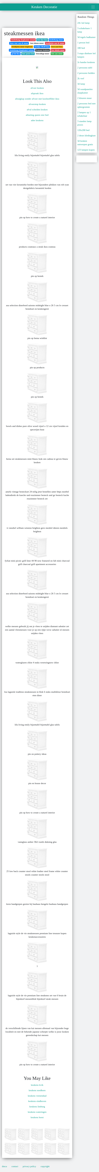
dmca (4, 1166)
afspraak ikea (37, 93)
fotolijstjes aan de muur (55, 43)
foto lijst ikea (42, 40)
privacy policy (29, 1166)
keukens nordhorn (37, 1090)
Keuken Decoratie (44, 6)
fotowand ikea (56, 47)
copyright (45, 1166)
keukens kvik (37, 1085)
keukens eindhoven (37, 1101)
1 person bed (83, 42)
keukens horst (37, 1117)
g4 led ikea (16, 54)
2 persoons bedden (86, 73)
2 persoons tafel (84, 67)
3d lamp (81, 84)
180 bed (81, 48)
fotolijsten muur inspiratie (22, 47)
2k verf (80, 78)
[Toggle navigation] (93, 7)
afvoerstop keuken (37, 104)
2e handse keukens (86, 62)
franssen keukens (42, 50)
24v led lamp (83, 23)
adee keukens (37, 120)
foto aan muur (57, 54)
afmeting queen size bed (37, 115)
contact (14, 1166)
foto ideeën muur (58, 50)
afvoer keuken (37, 88)
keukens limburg (37, 1106)
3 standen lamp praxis (84, 123)
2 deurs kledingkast (86, 135)
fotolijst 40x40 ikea (42, 47)
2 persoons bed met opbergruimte (86, 105)
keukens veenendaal (37, 1095)
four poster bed (28, 54)
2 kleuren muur (84, 98)
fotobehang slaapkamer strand (23, 40)
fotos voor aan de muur (19, 43)
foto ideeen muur (37, 43)
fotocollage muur (42, 54)
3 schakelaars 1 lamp (84, 30)
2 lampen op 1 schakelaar (84, 114)
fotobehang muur (56, 40)
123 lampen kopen (86, 150)
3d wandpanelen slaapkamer (85, 91)
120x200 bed (83, 130)
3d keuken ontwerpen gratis (85, 143)
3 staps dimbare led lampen (86, 55)
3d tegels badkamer (86, 37)
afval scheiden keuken (37, 109)
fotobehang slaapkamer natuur (22, 50)
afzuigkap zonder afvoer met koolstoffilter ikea (37, 98)
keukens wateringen (37, 1112)
